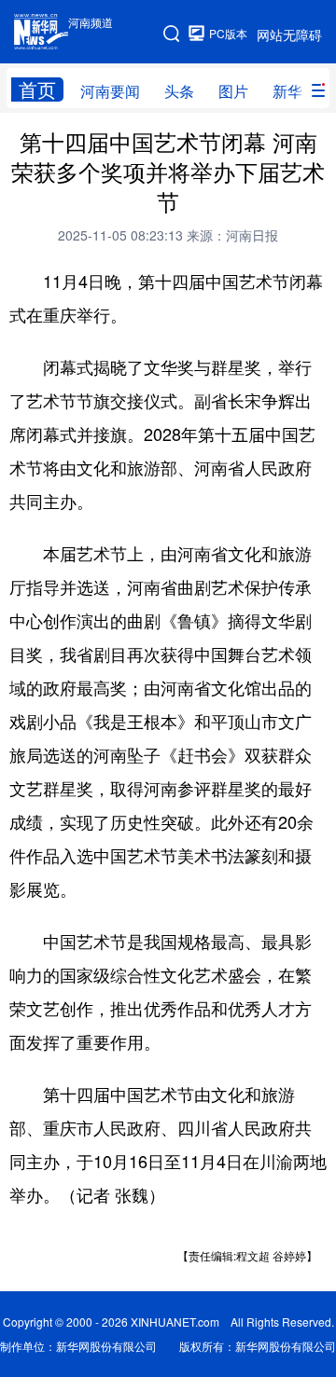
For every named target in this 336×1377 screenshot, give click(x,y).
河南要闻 (110, 91)
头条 (179, 91)
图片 (233, 91)
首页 (37, 89)
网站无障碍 (289, 34)
